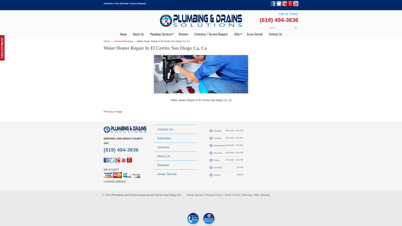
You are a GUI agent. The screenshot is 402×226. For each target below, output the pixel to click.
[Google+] (284, 5)
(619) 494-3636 (279, 20)
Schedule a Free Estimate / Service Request (125, 3)
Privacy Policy (213, 195)
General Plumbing (123, 41)
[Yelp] (290, 5)
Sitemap (247, 195)
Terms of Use (232, 195)
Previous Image (113, 111)
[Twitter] (278, 5)
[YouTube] (295, 5)
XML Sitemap (262, 195)
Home (107, 41)
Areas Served (195, 195)
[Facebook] (273, 5)
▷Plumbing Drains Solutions (201, 20)
